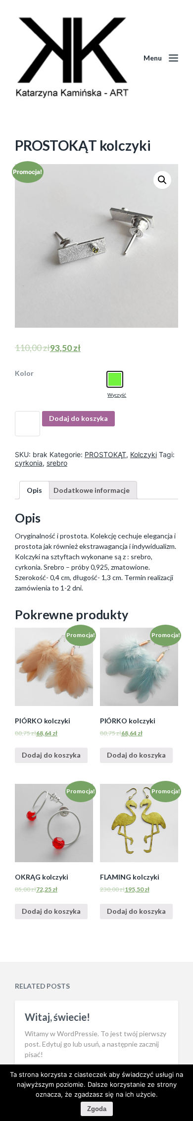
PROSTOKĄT (105, 454)
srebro (57, 463)
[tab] (34, 490)
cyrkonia (29, 463)
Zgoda (96, 1109)
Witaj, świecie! (57, 1017)
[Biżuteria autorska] (72, 58)
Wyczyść (116, 395)
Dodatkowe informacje (91, 490)
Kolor (24, 373)
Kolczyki (143, 454)
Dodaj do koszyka (78, 418)
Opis (34, 490)
